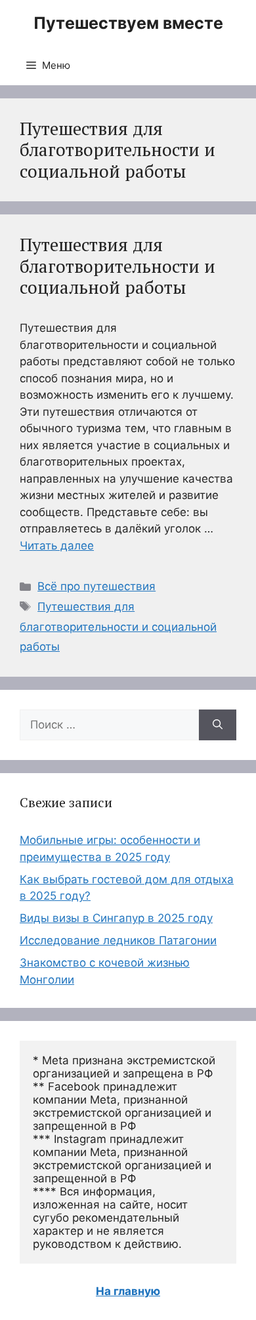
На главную (128, 1291)
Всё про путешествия (96, 586)
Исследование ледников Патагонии (118, 940)
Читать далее (57, 545)
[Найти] (217, 725)
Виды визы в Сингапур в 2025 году (116, 918)
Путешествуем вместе (128, 23)
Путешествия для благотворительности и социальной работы (117, 266)
